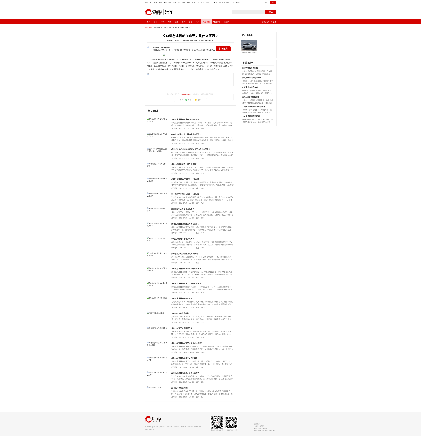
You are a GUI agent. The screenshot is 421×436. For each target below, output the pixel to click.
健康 (193, 2)
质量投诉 (265, 22)
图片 (183, 22)
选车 (190, 22)
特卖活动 (216, 22)
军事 (155, 2)
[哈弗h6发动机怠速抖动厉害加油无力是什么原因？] (157, 149)
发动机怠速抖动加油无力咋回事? (184, 358)
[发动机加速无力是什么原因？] (157, 238)
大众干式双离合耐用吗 (251, 116)
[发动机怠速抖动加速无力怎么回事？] (157, 223)
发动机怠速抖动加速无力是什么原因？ (177, 28)
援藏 (184, 2)
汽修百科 (206, 22)
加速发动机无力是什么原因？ (182, 209)
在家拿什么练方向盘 (250, 87)
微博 (199, 100)
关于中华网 (148, 427)
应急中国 (222, 2)
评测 (169, 22)
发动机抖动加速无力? (179, 388)
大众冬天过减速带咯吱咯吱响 (253, 106)
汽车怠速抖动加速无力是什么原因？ (185, 254)
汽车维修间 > (158, 28)
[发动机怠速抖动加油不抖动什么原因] (157, 119)
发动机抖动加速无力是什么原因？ (184, 164)
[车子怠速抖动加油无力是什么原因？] (157, 193)
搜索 (271, 12)
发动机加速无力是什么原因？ (182, 239)
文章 (162, 22)
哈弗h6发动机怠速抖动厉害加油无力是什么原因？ (190, 149)
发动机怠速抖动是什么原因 (181, 298)
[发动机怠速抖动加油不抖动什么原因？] (157, 268)
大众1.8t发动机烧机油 (250, 97)
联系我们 (162, 427)
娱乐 (165, 2)
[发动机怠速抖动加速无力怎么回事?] (157, 372)
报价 (197, 22)
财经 (160, 2)
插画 (188, 2)
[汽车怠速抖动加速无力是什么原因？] (157, 253)
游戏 (174, 2)
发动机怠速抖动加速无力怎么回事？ (185, 224)
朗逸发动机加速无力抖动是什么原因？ (186, 134)
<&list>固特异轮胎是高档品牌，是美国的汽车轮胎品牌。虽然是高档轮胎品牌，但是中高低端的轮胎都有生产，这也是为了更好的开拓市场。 (257, 72)
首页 (146, 2)
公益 (198, 2)
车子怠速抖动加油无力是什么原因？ (185, 194)
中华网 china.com (154, 12)
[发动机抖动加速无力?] (157, 387)
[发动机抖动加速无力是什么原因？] (157, 164)
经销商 (226, 22)
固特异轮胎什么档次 (250, 68)
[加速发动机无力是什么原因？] (157, 208)
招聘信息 (169, 427)
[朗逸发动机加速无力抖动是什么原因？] (157, 134)
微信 (189, 100)
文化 (179, 2)
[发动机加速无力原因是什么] (157, 328)
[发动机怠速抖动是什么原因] (157, 298)
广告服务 (155, 427)
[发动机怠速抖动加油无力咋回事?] (157, 358)
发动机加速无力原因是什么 (181, 328)
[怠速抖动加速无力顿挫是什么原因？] (157, 179)
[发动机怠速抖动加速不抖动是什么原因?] (157, 343)
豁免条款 (183, 427)
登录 (273, 2)
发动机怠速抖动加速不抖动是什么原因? (186, 343)
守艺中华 (214, 2)
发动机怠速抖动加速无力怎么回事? (185, 373)
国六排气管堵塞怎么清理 (251, 78)
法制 (207, 2)
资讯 (151, 2)
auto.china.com (186, 94)
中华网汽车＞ (149, 28)
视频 (176, 22)
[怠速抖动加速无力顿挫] (157, 313)
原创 (155, 22)
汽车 (169, 2)
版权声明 (176, 427)
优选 (202, 2)
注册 (266, 2)
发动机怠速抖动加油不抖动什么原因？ (186, 268)
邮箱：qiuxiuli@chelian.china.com (264, 430)
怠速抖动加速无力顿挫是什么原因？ (185, 179)
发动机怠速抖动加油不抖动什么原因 (185, 119)
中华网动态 (197, 427)
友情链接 (190, 427)
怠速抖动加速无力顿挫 (180, 313)
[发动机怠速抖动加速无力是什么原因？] (157, 283)
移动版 (273, 22)
